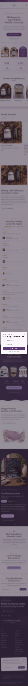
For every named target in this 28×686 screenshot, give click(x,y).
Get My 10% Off (14, 348)
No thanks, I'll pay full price (14, 351)
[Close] (25, 334)
